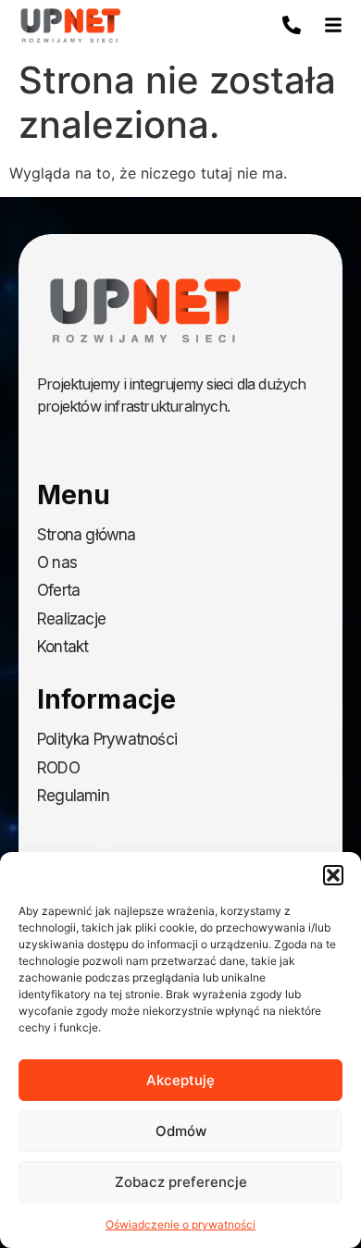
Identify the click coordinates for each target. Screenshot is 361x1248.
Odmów (181, 1131)
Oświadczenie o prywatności (180, 1224)
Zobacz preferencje (181, 1182)
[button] (333, 875)
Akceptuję (180, 1080)
